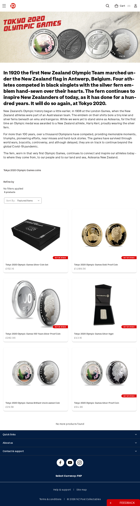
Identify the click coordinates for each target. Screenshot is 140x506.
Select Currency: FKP (69, 475)
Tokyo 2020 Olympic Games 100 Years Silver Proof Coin (32, 334)
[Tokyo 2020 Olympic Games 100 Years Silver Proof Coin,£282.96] (35, 304)
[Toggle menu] (4, 6)
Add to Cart (35, 373)
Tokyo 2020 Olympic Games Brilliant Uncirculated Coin (32, 403)
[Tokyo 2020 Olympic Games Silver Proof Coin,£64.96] (104, 373)
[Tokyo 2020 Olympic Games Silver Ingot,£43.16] (104, 304)
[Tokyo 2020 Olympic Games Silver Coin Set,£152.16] (35, 235)
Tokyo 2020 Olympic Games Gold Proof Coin (96, 264)
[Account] (135, 5)
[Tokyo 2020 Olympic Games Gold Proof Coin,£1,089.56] (104, 235)
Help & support (62, 489)
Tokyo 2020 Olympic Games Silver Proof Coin (96, 403)
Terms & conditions (50, 499)
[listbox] (29, 200)
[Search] (107, 5)
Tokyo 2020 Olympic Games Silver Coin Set (26, 264)
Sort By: (10, 200)
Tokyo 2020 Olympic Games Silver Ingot (94, 334)
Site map (81, 489)
